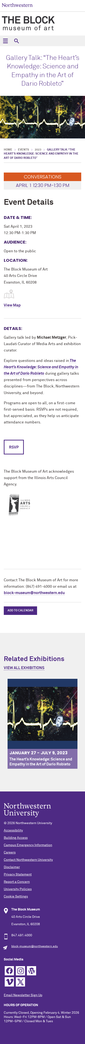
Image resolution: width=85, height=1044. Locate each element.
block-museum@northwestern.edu (34, 593)
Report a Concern (17, 882)
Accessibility (13, 830)
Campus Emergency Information (28, 845)
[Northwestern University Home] (17, 5)
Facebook (9, 970)
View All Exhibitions (24, 668)
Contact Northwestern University (28, 860)
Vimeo (9, 981)
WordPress (31, 970)
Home (8, 149)
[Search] (16, 41)
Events (23, 149)
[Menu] (5, 41)
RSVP (14, 447)
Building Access (16, 838)
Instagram (20, 970)
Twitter (20, 981)
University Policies (18, 889)
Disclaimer (12, 867)
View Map (12, 305)
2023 (38, 149)
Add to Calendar (20, 610)
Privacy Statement (18, 874)
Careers (10, 852)
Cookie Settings (16, 896)
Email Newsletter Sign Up (23, 995)
